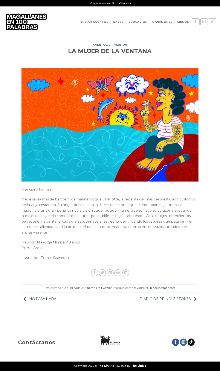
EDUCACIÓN (137, 21)
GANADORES (162, 21)
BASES (118, 21)
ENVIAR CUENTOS (94, 21)
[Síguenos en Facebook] (195, 21)
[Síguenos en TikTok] (212, 21)
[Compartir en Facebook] (94, 272)
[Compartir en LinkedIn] (125, 272)
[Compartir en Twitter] (102, 272)
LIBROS (183, 21)
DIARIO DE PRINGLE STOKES (166, 299)
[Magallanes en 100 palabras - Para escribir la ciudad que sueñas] (26, 22)
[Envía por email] (110, 272)
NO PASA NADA (42, 299)
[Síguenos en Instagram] (204, 21)
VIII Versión (118, 44)
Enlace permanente (162, 287)
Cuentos (100, 44)
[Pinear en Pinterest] (117, 272)
